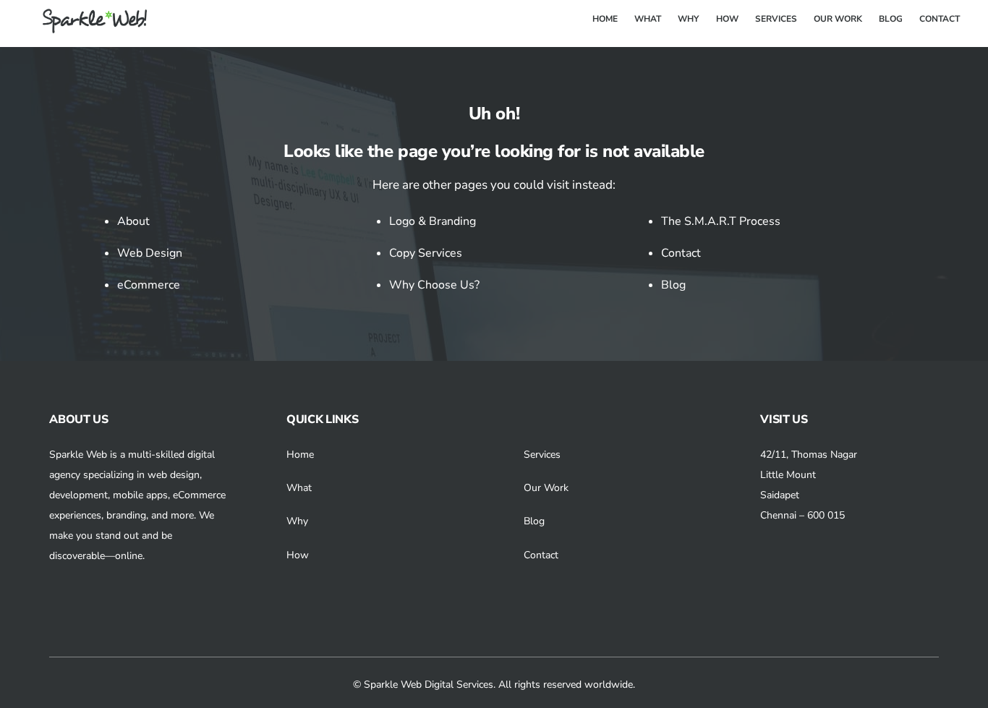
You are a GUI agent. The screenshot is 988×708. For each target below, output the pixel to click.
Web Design (149, 253)
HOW (727, 19)
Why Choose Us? (434, 285)
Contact (681, 253)
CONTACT (939, 19)
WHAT (647, 19)
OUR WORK (838, 19)
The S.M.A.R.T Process (720, 221)
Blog (673, 285)
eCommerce (148, 285)
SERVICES (776, 19)
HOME (605, 19)
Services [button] (542, 454)
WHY (688, 19)
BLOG (891, 19)
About (133, 221)
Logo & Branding (432, 221)
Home (300, 454)
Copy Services (425, 253)
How (297, 555)
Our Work (546, 488)
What (299, 488)
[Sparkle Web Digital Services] (86, 28)
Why (297, 521)
